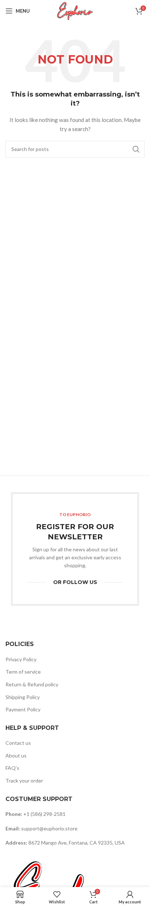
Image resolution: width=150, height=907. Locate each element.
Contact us (18, 743)
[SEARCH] (136, 149)
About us (16, 755)
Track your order (24, 780)
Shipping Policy (22, 697)
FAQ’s (12, 768)
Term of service (23, 672)
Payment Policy (22, 709)
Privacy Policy (20, 659)
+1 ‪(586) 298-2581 (44, 814)
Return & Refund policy (31, 684)
